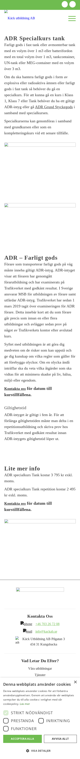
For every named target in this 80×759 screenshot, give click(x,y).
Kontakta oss (15, 388)
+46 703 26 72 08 (47, 624)
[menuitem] (53, 18)
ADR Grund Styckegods (54, 107)
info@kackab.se (46, 631)
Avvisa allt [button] (60, 739)
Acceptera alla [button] (22, 739)
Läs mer (25, 704)
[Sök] (53, 18)
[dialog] (40, 718)
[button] (40, 750)
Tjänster (40, 675)
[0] (61, 18)
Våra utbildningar (40, 668)
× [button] (75, 682)
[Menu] (70, 18)
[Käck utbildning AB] (32, 18)
